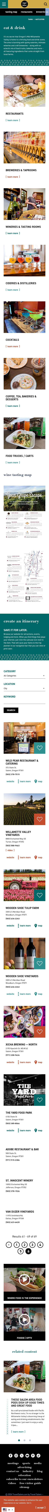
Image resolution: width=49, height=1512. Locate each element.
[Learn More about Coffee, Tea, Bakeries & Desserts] (24, 374)
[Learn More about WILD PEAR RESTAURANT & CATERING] (24, 738)
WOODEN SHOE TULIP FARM (22, 908)
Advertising (24, 1467)
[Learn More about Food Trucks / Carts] (24, 433)
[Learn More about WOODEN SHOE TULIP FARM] (24, 885)
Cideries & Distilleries (21, 283)
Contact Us (12, 1471)
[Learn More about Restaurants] (24, 91)
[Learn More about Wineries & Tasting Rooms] (24, 204)
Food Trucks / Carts (20, 456)
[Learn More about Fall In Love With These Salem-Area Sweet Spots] (24, 1376)
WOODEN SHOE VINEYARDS (22, 976)
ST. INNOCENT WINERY (19, 1180)
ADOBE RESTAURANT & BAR (22, 1149)
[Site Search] (45, 4)
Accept (40, 1507)
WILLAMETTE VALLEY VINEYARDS (18, 833)
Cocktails (12, 340)
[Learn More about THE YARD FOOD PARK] (24, 1090)
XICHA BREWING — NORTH (21, 1044)
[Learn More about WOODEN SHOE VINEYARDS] (24, 953)
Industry (28, 1471)
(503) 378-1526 (13, 1191)
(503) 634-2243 (13, 918)
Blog (40, 1471)
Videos (12, 1483)
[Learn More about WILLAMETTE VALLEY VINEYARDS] (24, 809)
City (5, 688)
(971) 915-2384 (13, 1160)
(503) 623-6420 (13, 1222)
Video (10, 850)
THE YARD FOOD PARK (19, 1113)
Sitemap (24, 1487)
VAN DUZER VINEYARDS (20, 1212)
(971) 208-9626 (13, 1055)
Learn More (12, 120)
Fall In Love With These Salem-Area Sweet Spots (27, 1401)
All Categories (10, 675)
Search (11, 710)
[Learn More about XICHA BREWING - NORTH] (24, 1022)
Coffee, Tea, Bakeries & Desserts (21, 398)
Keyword (9, 696)
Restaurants (14, 114)
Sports (26, 1463)
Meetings (13, 1463)
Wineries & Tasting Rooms (23, 227)
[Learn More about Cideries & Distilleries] (24, 260)
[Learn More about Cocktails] (24, 317)
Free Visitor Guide (30, 1483)
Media (37, 1463)
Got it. (29, 1503)
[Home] (24, 4)
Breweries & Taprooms (21, 170)
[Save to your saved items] (39, 748)
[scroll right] (47, 12)
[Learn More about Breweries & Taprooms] (24, 147)
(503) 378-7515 (13, 774)
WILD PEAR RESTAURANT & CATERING (22, 762)
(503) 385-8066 (13, 1123)
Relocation (24, 1475)
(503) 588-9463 (13, 845)
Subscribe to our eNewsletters (24, 1479)
